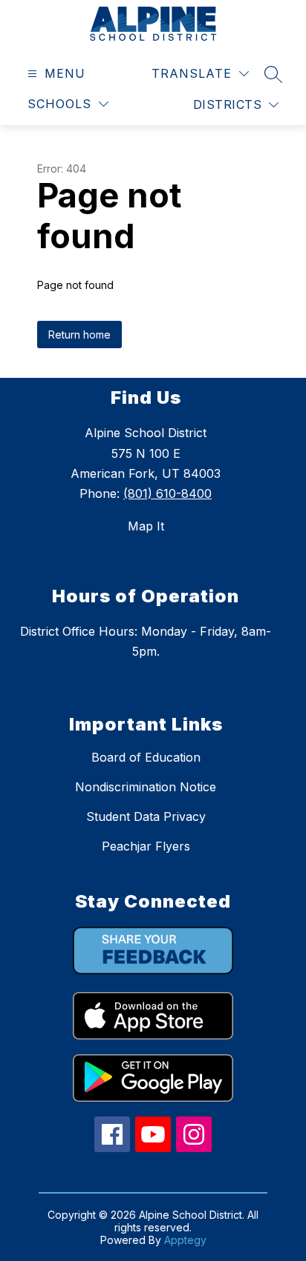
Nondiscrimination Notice (145, 786)
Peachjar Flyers (146, 846)
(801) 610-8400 (167, 493)
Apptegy (185, 1240)
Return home (79, 334)
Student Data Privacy (146, 816)
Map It (146, 526)
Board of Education (146, 757)
